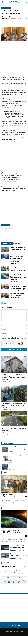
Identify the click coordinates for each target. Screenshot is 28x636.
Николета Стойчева (5, 535)
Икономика (9, 7)
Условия (23, 630)
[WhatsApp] (25, 24)
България (3, 7)
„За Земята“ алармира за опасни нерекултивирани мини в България (17, 249)
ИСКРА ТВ (12, 558)
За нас (8, 630)
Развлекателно (5, 492)
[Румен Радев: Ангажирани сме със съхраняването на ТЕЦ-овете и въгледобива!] (5, 268)
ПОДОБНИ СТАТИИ (6, 243)
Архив (11, 631)
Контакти (16, 631)
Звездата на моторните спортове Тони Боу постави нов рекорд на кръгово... (18, 555)
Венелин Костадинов (6, 18)
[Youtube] (19, 625)
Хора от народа (7, 495)
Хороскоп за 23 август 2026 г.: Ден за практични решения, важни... (17, 547)
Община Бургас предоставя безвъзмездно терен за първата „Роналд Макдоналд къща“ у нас (13, 375)
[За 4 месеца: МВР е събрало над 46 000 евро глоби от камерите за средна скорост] (14, 418)
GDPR (18, 630)
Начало (3, 630)
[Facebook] (7, 24)
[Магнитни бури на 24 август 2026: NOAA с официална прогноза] (14, 519)
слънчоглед (4, 228)
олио (23, 226)
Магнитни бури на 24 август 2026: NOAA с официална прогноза (11, 532)
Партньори (13, 630)
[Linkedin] (14, 24)
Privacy (21, 631)
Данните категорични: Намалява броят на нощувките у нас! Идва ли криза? (16, 458)
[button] (2, 2)
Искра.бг (3, 496)
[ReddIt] (18, 24)
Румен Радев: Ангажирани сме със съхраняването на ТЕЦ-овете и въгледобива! (18, 268)
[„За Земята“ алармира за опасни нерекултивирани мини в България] (5, 249)
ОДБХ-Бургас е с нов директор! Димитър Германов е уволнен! (13, 404)
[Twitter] (11, 24)
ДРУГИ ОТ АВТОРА (17, 243)
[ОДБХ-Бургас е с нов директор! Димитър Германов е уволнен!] (14, 393)
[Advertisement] (14, 58)
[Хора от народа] (14, 484)
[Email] (22, 24)
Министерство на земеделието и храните (11, 226)
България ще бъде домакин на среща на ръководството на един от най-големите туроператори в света (18, 277)
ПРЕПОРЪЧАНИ (8, 508)
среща (10, 228)
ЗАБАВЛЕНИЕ (7, 472)
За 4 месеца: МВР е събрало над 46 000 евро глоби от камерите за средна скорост (14, 428)
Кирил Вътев (14, 225)
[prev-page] (2, 303)
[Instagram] (12, 625)
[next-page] (5, 303)
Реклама (7, 631)
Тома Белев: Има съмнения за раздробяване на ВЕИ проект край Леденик (17, 449)
